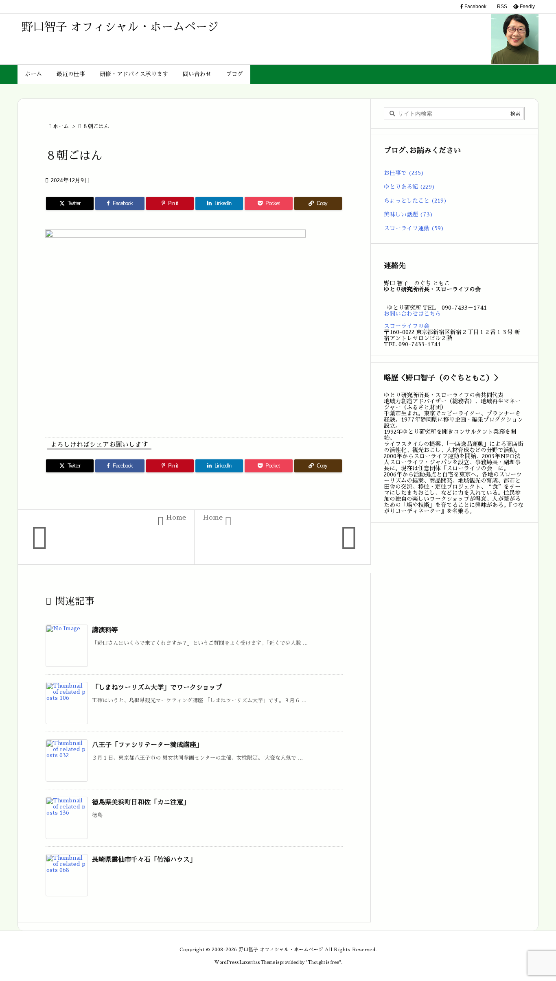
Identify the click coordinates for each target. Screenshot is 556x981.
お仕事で (404, 173)
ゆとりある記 (409, 187)
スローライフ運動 (414, 228)
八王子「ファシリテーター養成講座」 (147, 745)
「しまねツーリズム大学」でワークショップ (157, 687)
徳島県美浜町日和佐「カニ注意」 (141, 802)
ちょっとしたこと (415, 200)
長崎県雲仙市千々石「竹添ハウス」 (144, 859)
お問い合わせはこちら (412, 314)
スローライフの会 (406, 326)
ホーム (61, 126)
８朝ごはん (96, 126)
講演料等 (105, 630)
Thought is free (323, 962)
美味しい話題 (408, 214)
